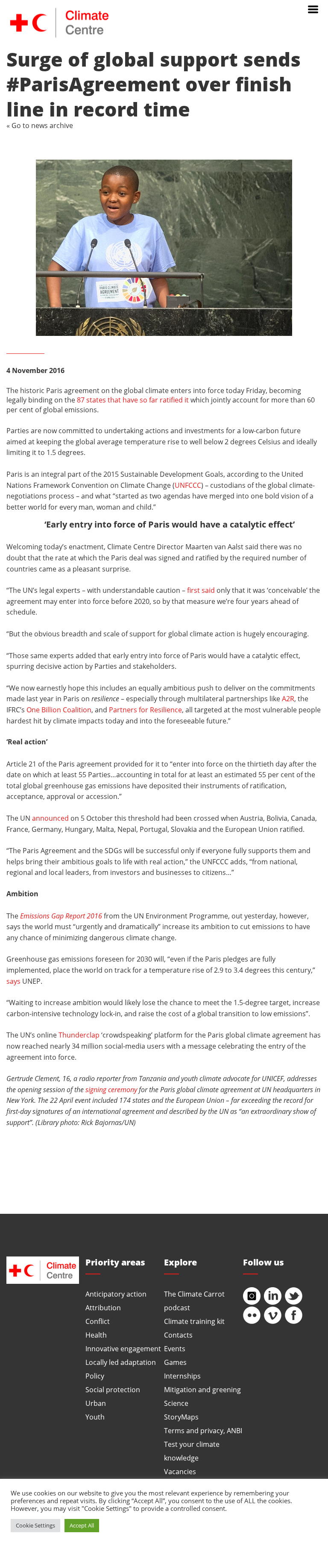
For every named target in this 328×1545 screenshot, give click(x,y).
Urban (95, 1403)
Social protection (112, 1389)
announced (50, 817)
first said (201, 590)
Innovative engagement (123, 1348)
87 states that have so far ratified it (133, 399)
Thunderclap (79, 1034)
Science (176, 1403)
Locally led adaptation (120, 1362)
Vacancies (180, 1471)
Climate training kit (194, 1321)
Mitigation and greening (202, 1389)
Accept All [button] (82, 1525)
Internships (182, 1375)
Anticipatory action (115, 1293)
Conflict (97, 1321)
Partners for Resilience (145, 709)
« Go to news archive (39, 125)
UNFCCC (188, 485)
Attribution (103, 1307)
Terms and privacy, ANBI (203, 1430)
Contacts (178, 1334)
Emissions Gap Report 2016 (61, 915)
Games (175, 1362)
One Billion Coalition (58, 709)
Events (174, 1348)
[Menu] (313, 8)
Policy (94, 1375)
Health (96, 1334)
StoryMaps (181, 1416)
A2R (288, 698)
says (13, 981)
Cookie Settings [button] (35, 1525)
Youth (95, 1416)
